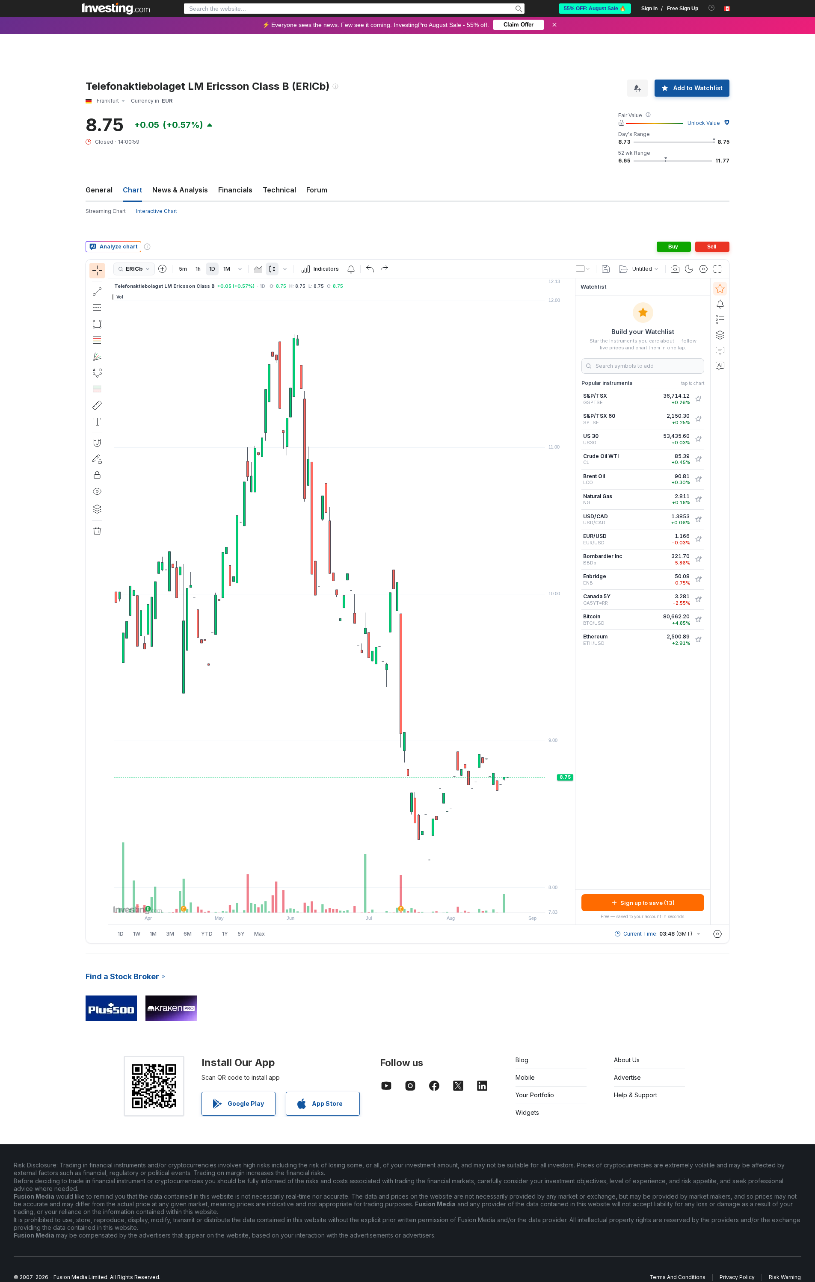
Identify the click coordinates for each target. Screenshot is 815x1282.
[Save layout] (605, 269)
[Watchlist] (720, 288)
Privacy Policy (737, 1277)
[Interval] (240, 269)
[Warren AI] (720, 365)
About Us (627, 1059)
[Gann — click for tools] (97, 356)
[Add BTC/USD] (698, 620)
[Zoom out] (318, 901)
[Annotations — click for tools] (97, 421)
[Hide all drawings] (97, 491)
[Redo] (384, 269)
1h (198, 269)
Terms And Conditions (677, 1277)
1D (212, 269)
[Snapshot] (675, 269)
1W (136, 933)
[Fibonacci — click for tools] (97, 340)
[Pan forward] (353, 901)
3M (170, 933)
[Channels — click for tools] (97, 308)
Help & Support (635, 1095)
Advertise (627, 1077)
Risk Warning (785, 1277)
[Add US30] (698, 439)
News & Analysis (180, 190)
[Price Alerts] (350, 269)
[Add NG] (698, 499)
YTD (207, 933)
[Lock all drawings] (97, 475)
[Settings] (717, 934)
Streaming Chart (106, 211)
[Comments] (720, 350)
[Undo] (370, 269)
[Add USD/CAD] (698, 520)
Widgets (527, 1112)
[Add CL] (698, 459)
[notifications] (712, 8)
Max (259, 933)
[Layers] (97, 509)
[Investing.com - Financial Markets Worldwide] (116, 9)
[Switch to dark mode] (689, 269)
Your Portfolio (535, 1095)
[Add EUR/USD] (698, 539)
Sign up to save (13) (647, 902)
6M (188, 933)
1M (226, 269)
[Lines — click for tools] (97, 291)
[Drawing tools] (110, 601)
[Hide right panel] (572, 601)
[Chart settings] (703, 269)
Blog (522, 1059)
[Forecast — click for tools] (97, 389)
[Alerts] (720, 304)
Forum (316, 190)
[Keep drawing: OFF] (97, 459)
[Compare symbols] (162, 269)
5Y (241, 933)
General (99, 190)
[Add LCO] (698, 479)
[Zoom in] (330, 901)
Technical (279, 190)
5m (183, 269)
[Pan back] (341, 901)
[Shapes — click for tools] (97, 324)
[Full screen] (717, 269)
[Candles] (272, 269)
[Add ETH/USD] (698, 640)
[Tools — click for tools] (97, 405)
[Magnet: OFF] (97, 442)
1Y (225, 933)
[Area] (258, 269)
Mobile (525, 1077)
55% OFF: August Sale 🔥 (595, 9)
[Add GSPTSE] (698, 399)
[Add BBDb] (698, 559)
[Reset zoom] (364, 901)
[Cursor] (97, 270)
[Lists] (720, 319)
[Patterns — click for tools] (97, 373)
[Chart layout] (583, 269)
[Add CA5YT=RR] (698, 600)
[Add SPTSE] (698, 419)
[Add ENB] (698, 579)
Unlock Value (704, 123)
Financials (235, 190)
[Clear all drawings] (97, 531)
